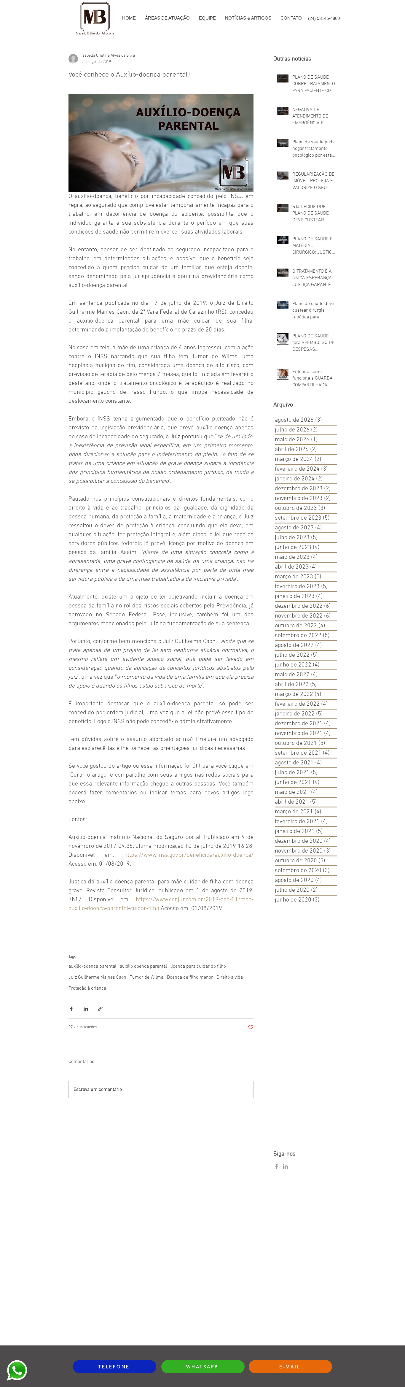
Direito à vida (229, 977)
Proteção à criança (87, 988)
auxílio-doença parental (92, 966)
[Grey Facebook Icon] (276, 1166)
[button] (167, 18)
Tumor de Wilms (146, 977)
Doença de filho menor (190, 977)
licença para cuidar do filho (198, 966)
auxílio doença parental (143, 966)
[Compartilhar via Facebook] (71, 1009)
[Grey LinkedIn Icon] (285, 1166)
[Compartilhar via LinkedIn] (86, 1009)
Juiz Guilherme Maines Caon (97, 977)
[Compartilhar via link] (100, 1009)
